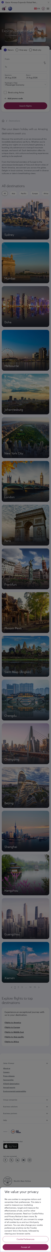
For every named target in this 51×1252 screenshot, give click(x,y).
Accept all (25, 1247)
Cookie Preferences (25, 1239)
